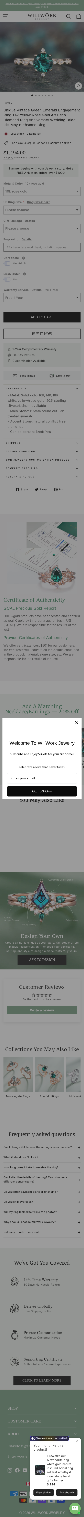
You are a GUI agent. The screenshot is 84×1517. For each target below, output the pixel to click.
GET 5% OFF (42, 791)
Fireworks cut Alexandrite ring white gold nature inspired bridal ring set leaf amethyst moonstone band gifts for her (60, 1468)
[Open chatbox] (75, 1508)
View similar (43, 1492)
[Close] (77, 723)
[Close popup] (77, 1441)
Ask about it (67, 1492)
